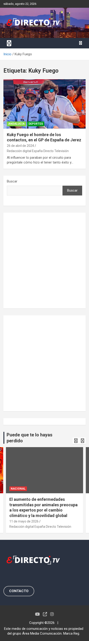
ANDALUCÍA (16, 123)
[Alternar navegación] (9, 43)
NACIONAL (18, 488)
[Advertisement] (44, 260)
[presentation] (76, 441)
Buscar (12, 181)
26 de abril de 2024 (20, 146)
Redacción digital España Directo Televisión (38, 151)
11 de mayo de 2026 (24, 521)
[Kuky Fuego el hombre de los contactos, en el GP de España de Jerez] (44, 104)
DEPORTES (36, 123)
